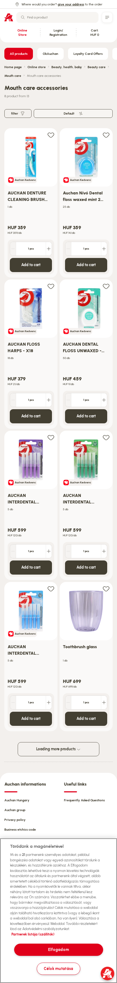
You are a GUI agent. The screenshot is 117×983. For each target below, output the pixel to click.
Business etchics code (20, 829)
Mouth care (12, 76)
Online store (36, 67)
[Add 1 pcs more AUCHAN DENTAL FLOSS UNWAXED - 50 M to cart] (104, 400)
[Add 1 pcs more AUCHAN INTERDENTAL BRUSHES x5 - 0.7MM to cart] (49, 551)
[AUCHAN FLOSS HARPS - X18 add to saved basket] (51, 286)
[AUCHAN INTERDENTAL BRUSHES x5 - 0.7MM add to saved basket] (51, 437)
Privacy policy (15, 820)
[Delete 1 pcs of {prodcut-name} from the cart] (13, 249)
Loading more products (56, 749)
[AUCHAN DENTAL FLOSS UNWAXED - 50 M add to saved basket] (106, 286)
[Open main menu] (107, 17)
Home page (13, 67)
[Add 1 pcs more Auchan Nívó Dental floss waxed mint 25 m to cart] (104, 249)
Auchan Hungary (16, 800)
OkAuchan (50, 54)
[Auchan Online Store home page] (8, 17)
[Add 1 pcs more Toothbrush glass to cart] (104, 702)
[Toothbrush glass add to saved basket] (106, 588)
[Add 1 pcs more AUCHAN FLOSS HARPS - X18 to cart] (49, 400)
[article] (30, 203)
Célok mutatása (58, 968)
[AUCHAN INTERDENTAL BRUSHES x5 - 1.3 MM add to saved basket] (51, 588)
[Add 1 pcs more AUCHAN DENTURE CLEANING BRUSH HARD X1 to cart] (49, 249)
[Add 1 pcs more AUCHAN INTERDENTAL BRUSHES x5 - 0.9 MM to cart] (104, 551)
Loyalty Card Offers (88, 54)
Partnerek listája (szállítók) (32, 934)
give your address (71, 4)
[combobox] (57, 17)
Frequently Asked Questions (84, 800)
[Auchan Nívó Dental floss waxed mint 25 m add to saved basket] (106, 134)
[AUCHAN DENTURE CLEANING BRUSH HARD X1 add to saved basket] (51, 134)
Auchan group (14, 810)
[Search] (23, 17)
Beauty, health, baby (66, 67)
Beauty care (97, 67)
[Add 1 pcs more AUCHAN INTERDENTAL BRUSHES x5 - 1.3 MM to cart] (49, 702)
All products (18, 54)
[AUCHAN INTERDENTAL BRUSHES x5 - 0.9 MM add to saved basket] (106, 437)
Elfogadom (58, 949)
